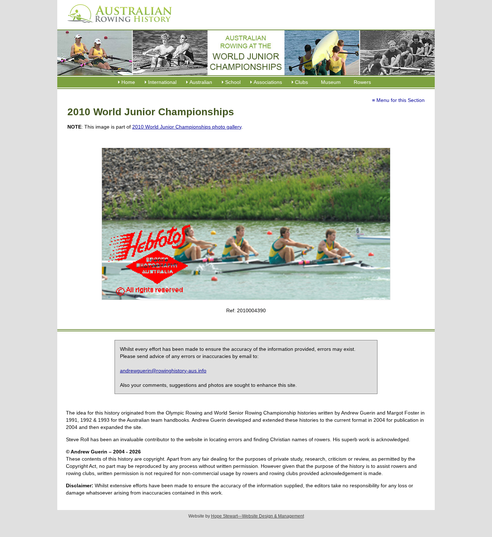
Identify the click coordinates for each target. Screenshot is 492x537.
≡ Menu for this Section (398, 100)
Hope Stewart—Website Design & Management (257, 516)
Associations (268, 82)
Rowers (362, 82)
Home (128, 82)
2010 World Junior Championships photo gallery (186, 127)
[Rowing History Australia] (116, 25)
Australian (200, 82)
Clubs (301, 82)
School (233, 82)
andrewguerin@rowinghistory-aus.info (163, 370)
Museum (331, 82)
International (162, 82)
